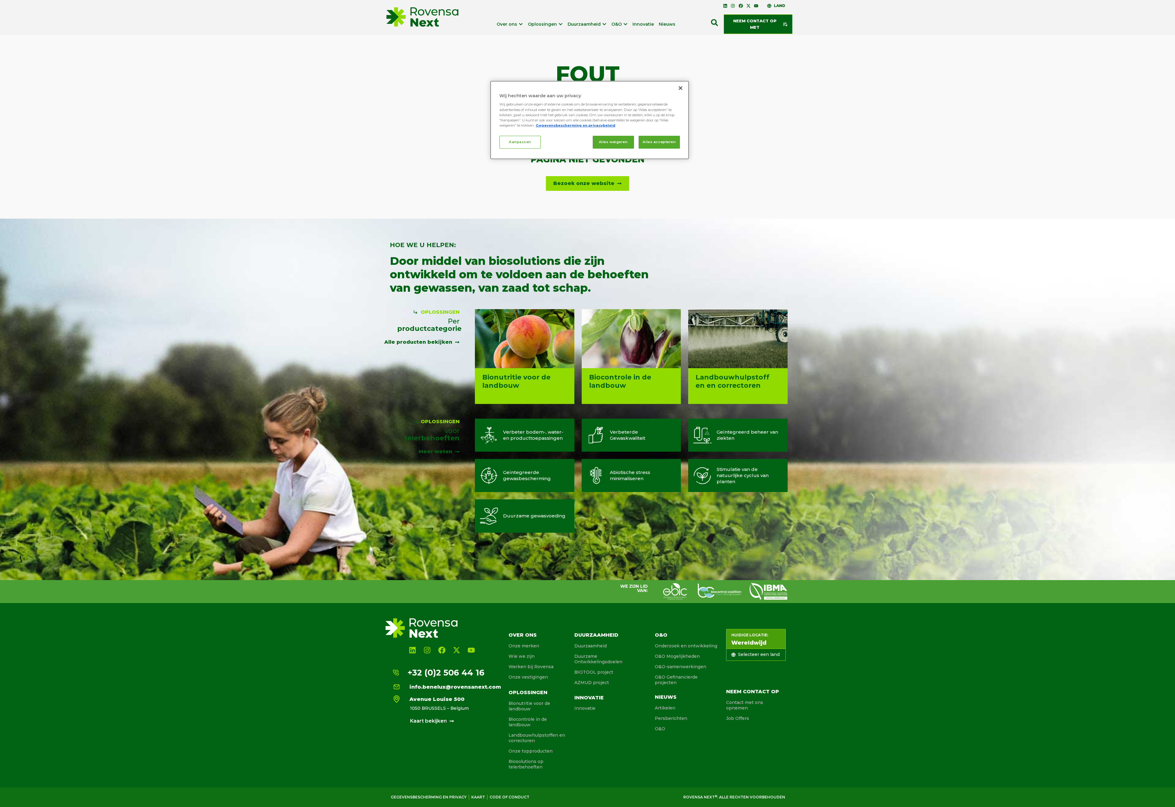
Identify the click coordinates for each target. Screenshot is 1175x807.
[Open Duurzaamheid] (604, 24)
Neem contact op (752, 691)
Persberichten (671, 718)
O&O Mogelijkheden (677, 656)
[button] (714, 22)
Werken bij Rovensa (531, 666)
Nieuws (666, 697)
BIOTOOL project (593, 672)
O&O (661, 635)
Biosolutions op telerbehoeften (526, 764)
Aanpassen (520, 142)
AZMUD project (591, 682)
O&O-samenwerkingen (680, 666)
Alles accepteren (659, 142)
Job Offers (737, 718)
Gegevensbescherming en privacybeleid (575, 125)
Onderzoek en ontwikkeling (686, 646)
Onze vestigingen (528, 677)
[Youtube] (756, 5)
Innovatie (589, 698)
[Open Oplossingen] (560, 24)
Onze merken (524, 646)
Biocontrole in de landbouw (528, 721)
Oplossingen (528, 692)
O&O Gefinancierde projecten (676, 679)
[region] (589, 120)
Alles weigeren (613, 142)
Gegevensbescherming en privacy (429, 797)
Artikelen (665, 708)
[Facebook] (740, 5)
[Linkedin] (725, 5)
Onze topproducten (531, 751)
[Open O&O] (625, 24)
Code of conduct (509, 797)
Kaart (478, 797)
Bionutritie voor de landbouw (529, 706)
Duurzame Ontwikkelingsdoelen (598, 658)
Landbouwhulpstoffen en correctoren (537, 737)
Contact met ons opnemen (744, 705)
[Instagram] (732, 5)
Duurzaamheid (596, 635)
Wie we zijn (522, 656)
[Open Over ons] (521, 24)
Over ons (523, 635)
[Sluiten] (680, 88)
